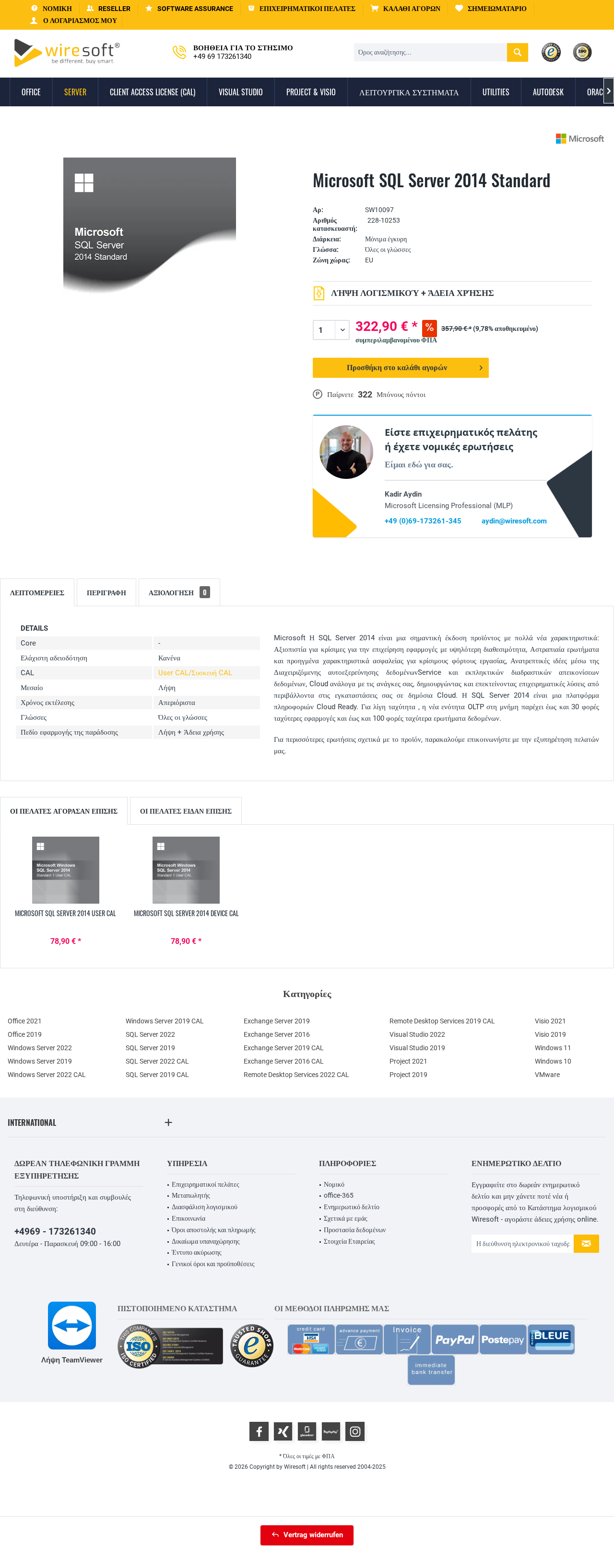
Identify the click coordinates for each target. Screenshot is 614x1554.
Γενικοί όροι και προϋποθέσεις (213, 1264)
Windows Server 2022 (40, 1048)
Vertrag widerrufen (313, 1535)
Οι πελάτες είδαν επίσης (186, 810)
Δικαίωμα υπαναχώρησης (206, 1241)
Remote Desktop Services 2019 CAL (442, 1021)
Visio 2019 (550, 1034)
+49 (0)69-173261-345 (423, 521)
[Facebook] (259, 1431)
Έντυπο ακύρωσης (197, 1252)
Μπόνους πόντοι (401, 394)
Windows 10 (553, 1061)
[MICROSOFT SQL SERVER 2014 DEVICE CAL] (186, 870)
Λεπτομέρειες (37, 592)
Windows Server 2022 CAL (47, 1074)
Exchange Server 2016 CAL (284, 1061)
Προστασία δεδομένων (355, 1230)
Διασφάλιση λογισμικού (204, 1207)
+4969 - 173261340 (55, 1231)
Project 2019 (408, 1074)
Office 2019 (25, 1034)
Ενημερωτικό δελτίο (351, 1207)
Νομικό (334, 1184)
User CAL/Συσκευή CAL (195, 673)
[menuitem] (405, 9)
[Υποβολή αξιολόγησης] (452, 195)
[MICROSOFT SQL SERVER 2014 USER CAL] (65, 870)
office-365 (339, 1195)
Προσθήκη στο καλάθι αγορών (397, 367)
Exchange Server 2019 (277, 1021)
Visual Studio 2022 (417, 1034)
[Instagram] (355, 1431)
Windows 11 (553, 1048)
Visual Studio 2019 (417, 1048)
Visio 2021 (550, 1021)
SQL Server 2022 (150, 1034)
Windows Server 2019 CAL (165, 1021)
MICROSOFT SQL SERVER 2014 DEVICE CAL (186, 913)
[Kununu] (331, 1431)
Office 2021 (25, 1021)
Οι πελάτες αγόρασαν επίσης (64, 810)
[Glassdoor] (307, 1431)
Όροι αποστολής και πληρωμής (214, 1230)
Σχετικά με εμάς (345, 1218)
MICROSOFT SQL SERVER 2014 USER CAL (65, 913)
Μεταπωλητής (191, 1195)
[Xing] (283, 1431)
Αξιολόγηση (178, 592)
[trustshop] (251, 1346)
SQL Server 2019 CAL (157, 1074)
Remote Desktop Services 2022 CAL (296, 1074)
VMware (547, 1074)
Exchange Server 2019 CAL (284, 1048)
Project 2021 (408, 1061)
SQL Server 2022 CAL (157, 1061)
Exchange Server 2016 (277, 1034)
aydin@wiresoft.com (514, 521)
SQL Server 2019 (150, 1048)
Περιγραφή (106, 592)
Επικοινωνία (188, 1218)
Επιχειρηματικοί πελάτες (205, 1184)
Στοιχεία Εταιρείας (349, 1241)
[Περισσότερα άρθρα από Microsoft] (580, 139)
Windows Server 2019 (40, 1061)
